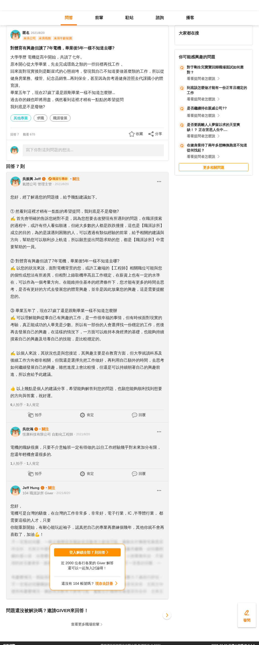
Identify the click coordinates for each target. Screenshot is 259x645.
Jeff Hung (31, 488)
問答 (69, 17)
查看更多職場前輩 (85, 624)
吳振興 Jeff (32, 179)
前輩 (99, 17)
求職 (40, 118)
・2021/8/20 (60, 184)
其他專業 (21, 118)
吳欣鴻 (28, 429)
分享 (158, 134)
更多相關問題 (213, 167)
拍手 (38, 415)
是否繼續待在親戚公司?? (207, 108)
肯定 (90, 415)
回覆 (142, 415)
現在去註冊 (104, 583)
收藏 (139, 134)
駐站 (129, 17)
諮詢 (160, 17)
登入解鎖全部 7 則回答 (87, 552)
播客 (190, 17)
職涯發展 (60, 118)
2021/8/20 (38, 33)
